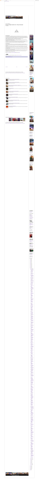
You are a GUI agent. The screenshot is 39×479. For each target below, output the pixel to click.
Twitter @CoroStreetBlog (13, 52)
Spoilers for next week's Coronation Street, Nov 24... (31, 353)
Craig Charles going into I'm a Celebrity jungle (31, 410)
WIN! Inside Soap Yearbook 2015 (31, 406)
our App (8, 52)
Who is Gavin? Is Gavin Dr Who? (31, 277)
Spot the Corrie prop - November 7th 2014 (31, 426)
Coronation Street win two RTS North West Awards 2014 (31, 370)
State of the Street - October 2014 (31, 450)
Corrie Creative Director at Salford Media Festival (31, 402)
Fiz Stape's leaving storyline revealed (31, 430)
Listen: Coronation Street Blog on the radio (31, 282)
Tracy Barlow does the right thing (31, 434)
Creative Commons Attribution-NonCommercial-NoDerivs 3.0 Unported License (31, 224)
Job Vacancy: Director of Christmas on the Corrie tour (31, 396)
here (31, 214)
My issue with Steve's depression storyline (31, 307)
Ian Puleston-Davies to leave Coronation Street (31, 361)
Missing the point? (31, 357)
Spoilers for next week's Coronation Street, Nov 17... (31, 405)
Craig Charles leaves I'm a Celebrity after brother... (31, 339)
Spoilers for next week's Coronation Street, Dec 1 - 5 (31, 302)
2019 (30, 264)
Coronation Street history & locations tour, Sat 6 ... (31, 345)
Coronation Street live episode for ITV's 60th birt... (31, 346)
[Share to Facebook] (7, 25)
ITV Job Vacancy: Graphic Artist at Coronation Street (31, 366)
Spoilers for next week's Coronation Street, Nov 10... (31, 439)
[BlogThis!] (6, 25)
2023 (30, 261)
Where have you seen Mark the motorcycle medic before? (31, 419)
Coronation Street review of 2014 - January (31, 270)
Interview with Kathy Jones (31, 313)
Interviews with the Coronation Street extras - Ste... (31, 414)
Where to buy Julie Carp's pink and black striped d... (31, 316)
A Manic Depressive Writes (31, 297)
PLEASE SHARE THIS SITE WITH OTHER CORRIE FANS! (31, 218)
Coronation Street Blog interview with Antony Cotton (31, 299)
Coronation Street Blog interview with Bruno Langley (31, 452)
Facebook (19, 52)
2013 (30, 465)
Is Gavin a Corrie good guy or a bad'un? (31, 279)
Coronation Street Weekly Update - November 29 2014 (31, 276)
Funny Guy (31, 423)
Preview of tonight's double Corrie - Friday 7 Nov (31, 428)
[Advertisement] (19, 10)
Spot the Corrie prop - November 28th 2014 (31, 285)
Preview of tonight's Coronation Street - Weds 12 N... (31, 392)
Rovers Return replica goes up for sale (31, 273)
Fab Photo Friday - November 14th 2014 (31, 380)
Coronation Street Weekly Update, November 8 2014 (31, 422)
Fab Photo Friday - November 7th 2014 (31, 424)
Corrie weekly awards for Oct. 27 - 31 (31, 453)
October (31, 458)
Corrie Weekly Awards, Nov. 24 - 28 (31, 272)
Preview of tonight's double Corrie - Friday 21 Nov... (31, 333)
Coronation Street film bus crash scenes (31, 293)
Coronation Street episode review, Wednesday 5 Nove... (31, 432)
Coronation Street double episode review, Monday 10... (31, 408)
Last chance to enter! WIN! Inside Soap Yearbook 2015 (31, 379)
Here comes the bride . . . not (31, 457)
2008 (30, 469)
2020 (30, 263)
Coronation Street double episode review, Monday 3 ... (31, 441)
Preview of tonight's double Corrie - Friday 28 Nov (31, 287)
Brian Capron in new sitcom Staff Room (31, 359)
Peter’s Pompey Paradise (31, 283)
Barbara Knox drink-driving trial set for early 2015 (31, 449)
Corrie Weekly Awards (31, 377)
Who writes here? (31, 215)
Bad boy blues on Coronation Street (31, 343)
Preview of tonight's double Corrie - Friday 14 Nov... (31, 387)
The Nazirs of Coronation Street (31, 341)
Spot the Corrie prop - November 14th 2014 (31, 384)
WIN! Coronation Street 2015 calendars (31, 417)
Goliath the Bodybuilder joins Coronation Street (31, 291)
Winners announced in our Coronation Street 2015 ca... (31, 320)
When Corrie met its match (31, 374)
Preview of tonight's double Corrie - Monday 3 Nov (31, 443)
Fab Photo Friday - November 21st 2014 (31, 325)
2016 (30, 266)
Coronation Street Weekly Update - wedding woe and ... (31, 455)
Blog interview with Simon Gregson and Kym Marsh (31, 390)
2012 (30, 466)
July (30, 460)
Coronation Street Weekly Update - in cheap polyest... (31, 322)
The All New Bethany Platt (31, 358)
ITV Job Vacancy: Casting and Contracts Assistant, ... (31, 398)
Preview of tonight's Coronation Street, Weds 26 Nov (31, 296)
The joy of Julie (31, 274)
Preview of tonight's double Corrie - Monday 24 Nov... (31, 304)
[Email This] (5, 25)
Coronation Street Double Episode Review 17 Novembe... (31, 356)
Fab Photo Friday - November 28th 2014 (31, 280)
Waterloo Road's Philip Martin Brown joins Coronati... (31, 382)
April (30, 462)
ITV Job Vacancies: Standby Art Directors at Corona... (31, 400)
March (31, 463)
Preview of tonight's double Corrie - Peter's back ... (31, 412)
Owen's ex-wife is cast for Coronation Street (31, 351)
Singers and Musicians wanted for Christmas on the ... (31, 310)
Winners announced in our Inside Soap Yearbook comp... (31, 372)
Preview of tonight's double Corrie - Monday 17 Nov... (31, 364)
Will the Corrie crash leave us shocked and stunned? (31, 337)
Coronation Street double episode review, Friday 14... (31, 376)
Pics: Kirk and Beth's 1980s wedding (31, 394)
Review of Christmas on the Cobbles (31, 312)
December (31, 268)
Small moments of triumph (31, 388)
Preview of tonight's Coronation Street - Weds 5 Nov (31, 436)
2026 (30, 259)
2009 (30, 468)
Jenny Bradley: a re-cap (31, 444)
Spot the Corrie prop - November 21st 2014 (31, 331)
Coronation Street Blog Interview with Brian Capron (31, 335)
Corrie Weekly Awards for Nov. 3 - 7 (31, 416)
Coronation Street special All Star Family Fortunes (31, 289)
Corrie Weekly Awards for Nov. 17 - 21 (31, 314)
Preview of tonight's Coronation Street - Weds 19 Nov (31, 349)
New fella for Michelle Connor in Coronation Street (31, 446)
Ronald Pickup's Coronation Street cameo (31, 318)
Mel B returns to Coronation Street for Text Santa (31, 327)
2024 (30, 260)
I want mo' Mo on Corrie (31, 324)
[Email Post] (11, 56)
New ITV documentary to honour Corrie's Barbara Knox (31, 329)
